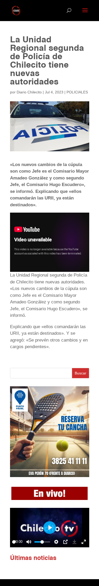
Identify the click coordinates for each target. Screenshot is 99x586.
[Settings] (56, 542)
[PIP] (65, 542)
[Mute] (29, 542)
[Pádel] (49, 475)
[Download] (74, 542)
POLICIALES (77, 92)
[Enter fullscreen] (83, 542)
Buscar (80, 373)
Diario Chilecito (29, 92)
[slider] (14, 541)
